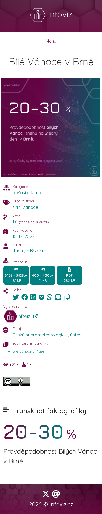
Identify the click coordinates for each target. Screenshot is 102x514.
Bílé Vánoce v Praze (28, 351)
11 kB (42, 278)
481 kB (16, 278)
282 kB (69, 278)
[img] (16, 297)
